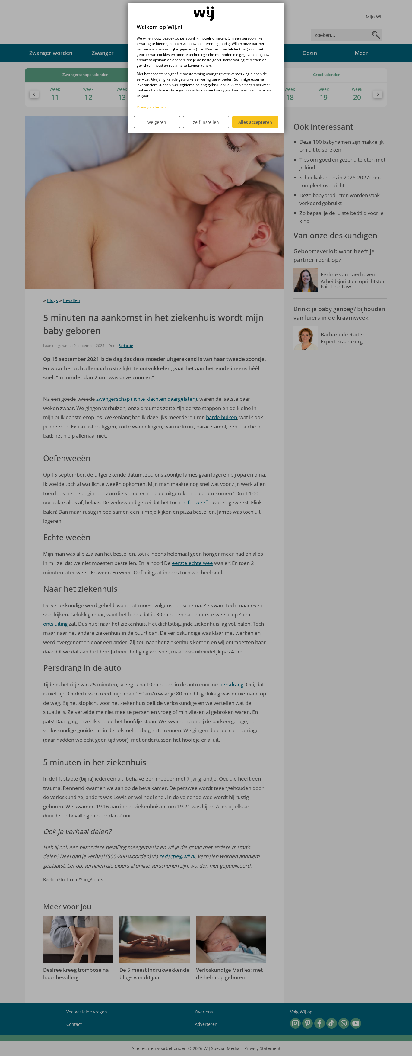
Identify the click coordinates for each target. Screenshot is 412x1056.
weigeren (156, 122)
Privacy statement (152, 107)
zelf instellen (206, 122)
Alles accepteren (255, 122)
